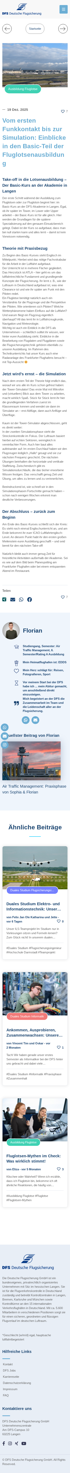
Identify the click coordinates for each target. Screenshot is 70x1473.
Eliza (15, 1169)
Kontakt (8, 1364)
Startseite (35, 28)
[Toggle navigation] (64, 9)
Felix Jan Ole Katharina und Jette (34, 917)
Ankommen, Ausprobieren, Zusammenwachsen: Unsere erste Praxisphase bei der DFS (34, 1035)
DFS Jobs (9, 1370)
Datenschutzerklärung (17, 1383)
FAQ (6, 1395)
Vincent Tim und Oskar (27, 1043)
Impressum (10, 1389)
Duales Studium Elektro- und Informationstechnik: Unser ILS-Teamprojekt (33, 909)
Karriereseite (11, 1376)
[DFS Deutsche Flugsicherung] (23, 9)
